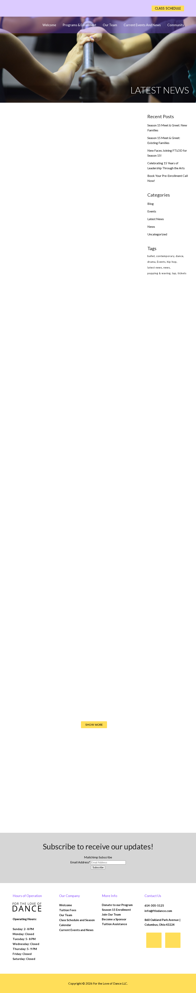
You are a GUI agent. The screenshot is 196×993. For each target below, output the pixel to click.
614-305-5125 (154, 905)
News (151, 226)
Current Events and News (76, 930)
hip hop (172, 261)
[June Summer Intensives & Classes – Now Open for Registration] (35, 154)
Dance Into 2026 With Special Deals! (90, 704)
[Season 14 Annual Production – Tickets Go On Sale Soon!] (35, 354)
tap (174, 273)
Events (151, 211)
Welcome (65, 905)
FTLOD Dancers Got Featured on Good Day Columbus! (34, 629)
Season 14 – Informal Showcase (89, 501)
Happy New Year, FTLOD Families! (29, 787)
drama (151, 261)
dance (179, 256)
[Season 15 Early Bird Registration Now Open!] (91, 153)
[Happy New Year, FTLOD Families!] (35, 749)
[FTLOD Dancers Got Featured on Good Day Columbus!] (35, 568)
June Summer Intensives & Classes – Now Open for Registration (34, 205)
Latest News (155, 219)
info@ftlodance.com (158, 910)
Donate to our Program (117, 905)
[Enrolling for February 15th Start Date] (91, 553)
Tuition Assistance (114, 924)
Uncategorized (157, 234)
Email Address (80, 862)
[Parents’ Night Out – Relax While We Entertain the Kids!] (91, 347)
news (166, 267)
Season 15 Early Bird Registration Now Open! (89, 200)
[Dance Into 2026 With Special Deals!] (91, 655)
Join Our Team (111, 914)
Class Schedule (168, 8)
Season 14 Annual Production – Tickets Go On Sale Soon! (33, 401)
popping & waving (159, 273)
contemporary (165, 256)
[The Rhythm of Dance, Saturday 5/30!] (91, 256)
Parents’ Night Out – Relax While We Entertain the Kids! (89, 387)
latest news (154, 267)
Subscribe (98, 867)
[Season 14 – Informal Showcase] (91, 449)
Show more (94, 725)
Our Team (65, 915)
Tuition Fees (67, 910)
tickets (182, 273)
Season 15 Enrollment (116, 909)
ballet (151, 256)
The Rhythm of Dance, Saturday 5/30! (90, 302)
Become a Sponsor (114, 919)
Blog (150, 203)
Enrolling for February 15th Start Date (90, 597)
